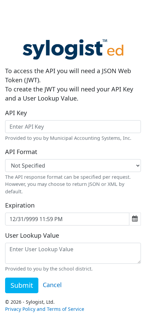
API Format (21, 152)
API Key (16, 113)
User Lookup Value (32, 235)
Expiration (20, 205)
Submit (22, 285)
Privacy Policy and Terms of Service (44, 309)
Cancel (52, 285)
